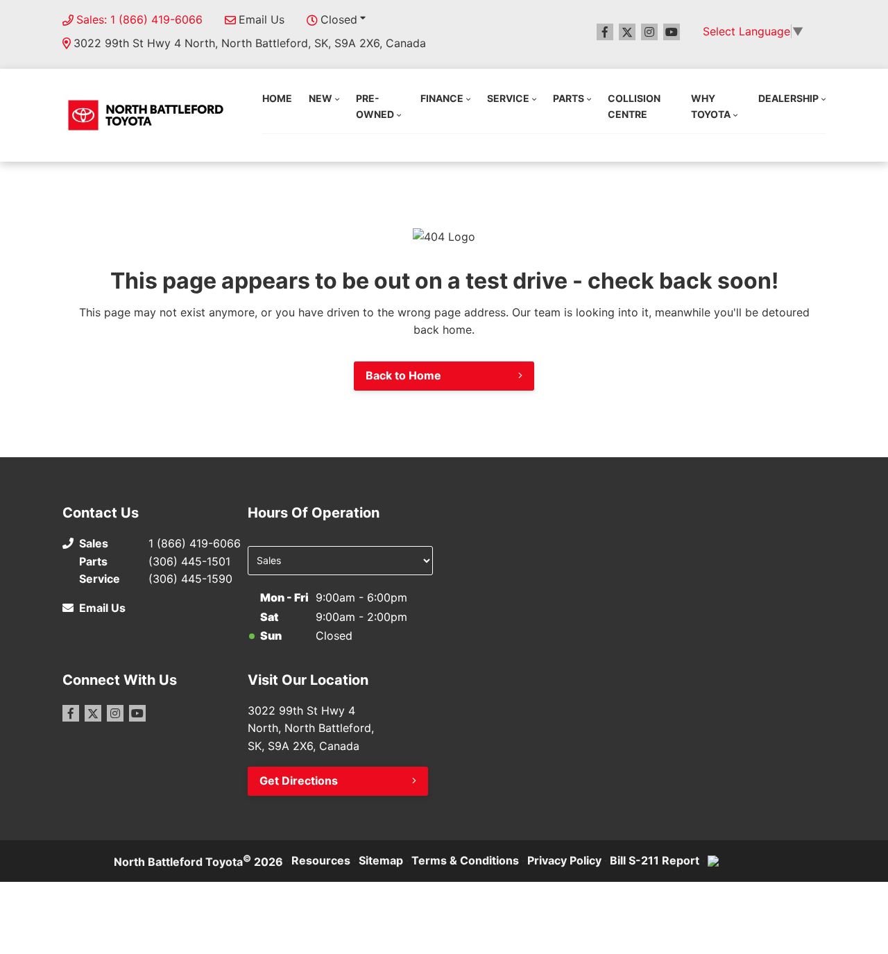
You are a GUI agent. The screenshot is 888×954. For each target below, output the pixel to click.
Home (277, 98)
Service (508, 98)
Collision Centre (634, 105)
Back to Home (403, 375)
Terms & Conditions (465, 860)
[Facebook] (605, 32)
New (320, 98)
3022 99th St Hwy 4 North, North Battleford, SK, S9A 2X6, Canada (250, 43)
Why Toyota (711, 105)
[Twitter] (627, 32)
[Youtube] (671, 32)
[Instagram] (649, 32)
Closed (339, 19)
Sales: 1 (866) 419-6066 (139, 19)
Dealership (788, 98)
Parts (568, 98)
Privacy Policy (564, 860)
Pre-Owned (375, 105)
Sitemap (381, 860)
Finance (441, 98)
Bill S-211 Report (654, 860)
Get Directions (298, 780)
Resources (320, 860)
